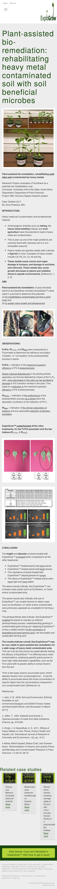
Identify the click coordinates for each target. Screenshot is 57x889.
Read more (8, 805)
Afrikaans (13, 3)
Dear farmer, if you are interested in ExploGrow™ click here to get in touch (28, 853)
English (5, 3)
